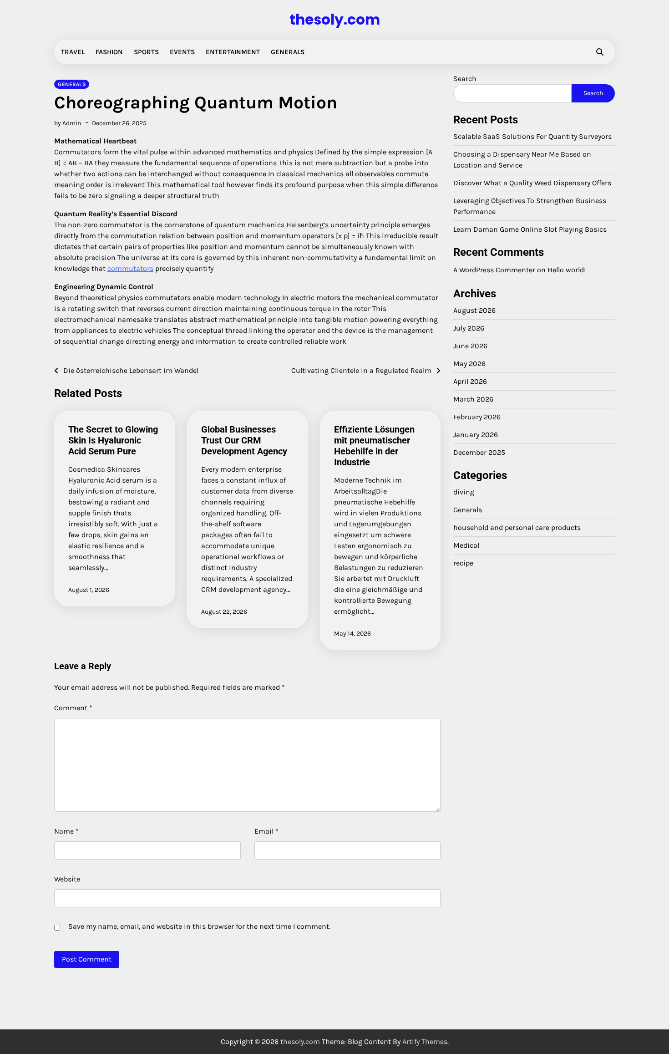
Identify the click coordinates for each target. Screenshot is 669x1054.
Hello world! (566, 269)
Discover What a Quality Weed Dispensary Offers (532, 182)
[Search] (600, 52)
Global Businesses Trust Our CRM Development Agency (244, 440)
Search (464, 78)
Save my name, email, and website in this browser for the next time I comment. (199, 926)
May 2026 (469, 363)
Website (67, 879)
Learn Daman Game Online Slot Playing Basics (530, 229)
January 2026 (475, 434)
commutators (130, 268)
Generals (287, 52)
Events (182, 52)
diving (463, 492)
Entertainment (233, 52)
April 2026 (470, 381)
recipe (463, 563)
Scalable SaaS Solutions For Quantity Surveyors (532, 136)
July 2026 (468, 328)
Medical (466, 545)
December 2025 (479, 452)
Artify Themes (424, 1041)
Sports (146, 52)
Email (266, 831)
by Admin (67, 123)
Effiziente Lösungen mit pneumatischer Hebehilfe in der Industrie (374, 446)
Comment (73, 707)
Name (66, 831)
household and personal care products (517, 527)
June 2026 (470, 345)
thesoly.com (334, 20)
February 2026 (477, 416)
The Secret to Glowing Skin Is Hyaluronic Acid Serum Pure (113, 440)
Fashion (109, 52)
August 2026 (474, 310)
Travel (73, 52)
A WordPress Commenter (494, 269)
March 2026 (473, 399)
